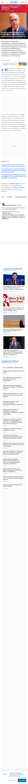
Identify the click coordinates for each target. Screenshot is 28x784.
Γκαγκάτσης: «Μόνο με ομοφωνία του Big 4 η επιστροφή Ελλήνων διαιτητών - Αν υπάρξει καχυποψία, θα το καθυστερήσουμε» (12, 421)
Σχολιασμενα (18, 367)
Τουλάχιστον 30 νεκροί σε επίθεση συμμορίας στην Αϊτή (12, 429)
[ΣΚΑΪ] (14, 2)
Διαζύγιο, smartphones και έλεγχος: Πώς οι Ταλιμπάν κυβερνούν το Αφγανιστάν (13, 331)
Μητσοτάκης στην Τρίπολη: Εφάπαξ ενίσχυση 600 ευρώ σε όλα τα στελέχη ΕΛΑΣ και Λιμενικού (13, 170)
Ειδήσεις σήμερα (15, 183)
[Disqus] (14, 221)
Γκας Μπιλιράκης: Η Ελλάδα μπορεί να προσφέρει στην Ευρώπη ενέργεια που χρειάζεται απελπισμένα (13, 176)
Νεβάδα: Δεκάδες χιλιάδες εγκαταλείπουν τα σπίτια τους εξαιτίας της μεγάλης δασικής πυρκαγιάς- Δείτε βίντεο (11, 461)
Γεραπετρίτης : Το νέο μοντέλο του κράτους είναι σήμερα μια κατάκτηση (13, 165)
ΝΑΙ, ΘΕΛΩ (22, 780)
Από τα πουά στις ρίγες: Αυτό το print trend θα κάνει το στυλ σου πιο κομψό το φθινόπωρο (13, 445)
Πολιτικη (5, 291)
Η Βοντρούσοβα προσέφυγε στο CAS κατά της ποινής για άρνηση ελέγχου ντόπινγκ (13, 478)
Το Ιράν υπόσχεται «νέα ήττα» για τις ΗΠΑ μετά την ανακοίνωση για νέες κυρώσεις (13, 395)
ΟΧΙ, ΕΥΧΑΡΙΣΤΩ (12, 780)
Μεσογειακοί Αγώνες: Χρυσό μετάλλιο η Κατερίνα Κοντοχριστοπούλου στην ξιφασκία (13, 403)
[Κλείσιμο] (26, 6)
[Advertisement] (14, 256)
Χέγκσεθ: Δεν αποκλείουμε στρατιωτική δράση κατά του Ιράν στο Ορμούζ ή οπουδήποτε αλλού (12, 437)
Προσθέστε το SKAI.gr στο (13, 64)
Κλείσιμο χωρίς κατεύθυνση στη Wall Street (13, 371)
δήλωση (10, 196)
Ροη (4, 367)
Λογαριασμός (26, 2)
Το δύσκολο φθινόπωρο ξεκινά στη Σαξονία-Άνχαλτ (13, 485)
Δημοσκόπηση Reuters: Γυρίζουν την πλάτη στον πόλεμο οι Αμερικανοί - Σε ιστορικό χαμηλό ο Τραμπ (13, 453)
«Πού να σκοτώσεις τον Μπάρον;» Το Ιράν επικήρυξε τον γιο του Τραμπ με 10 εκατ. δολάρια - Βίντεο (13, 309)
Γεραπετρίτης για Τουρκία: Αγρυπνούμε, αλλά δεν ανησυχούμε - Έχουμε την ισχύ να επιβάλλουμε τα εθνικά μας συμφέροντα (13, 352)
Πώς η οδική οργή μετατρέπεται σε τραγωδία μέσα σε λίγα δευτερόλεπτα (12, 379)
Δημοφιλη (10, 367)
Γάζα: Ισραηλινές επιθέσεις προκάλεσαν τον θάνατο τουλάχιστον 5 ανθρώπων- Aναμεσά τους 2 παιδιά (13, 412)
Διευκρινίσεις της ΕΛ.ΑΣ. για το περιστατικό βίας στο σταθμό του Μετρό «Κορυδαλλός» (12, 470)
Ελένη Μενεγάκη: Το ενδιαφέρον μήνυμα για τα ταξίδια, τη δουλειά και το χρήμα (13, 387)
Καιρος (22, 2)
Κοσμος (5, 312)
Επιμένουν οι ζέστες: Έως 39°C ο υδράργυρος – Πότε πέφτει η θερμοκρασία (11, 7)
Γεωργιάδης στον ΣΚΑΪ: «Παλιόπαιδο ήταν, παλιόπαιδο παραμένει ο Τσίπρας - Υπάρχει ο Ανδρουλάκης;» (13, 288)
